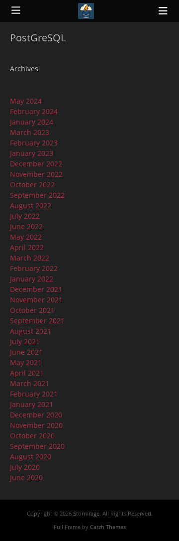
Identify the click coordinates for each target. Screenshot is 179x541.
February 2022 (34, 268)
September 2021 (37, 320)
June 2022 (26, 226)
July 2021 (25, 341)
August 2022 (30, 205)
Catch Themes (108, 527)
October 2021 (32, 310)
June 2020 (26, 477)
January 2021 (31, 404)
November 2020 (36, 425)
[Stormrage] (86, 11)
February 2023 (34, 142)
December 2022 (36, 163)
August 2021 (30, 331)
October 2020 (32, 435)
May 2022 (26, 237)
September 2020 (37, 446)
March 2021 (29, 383)
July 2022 (25, 216)
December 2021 (36, 289)
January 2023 (31, 153)
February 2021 (34, 394)
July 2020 (25, 467)
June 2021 (26, 352)
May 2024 (26, 101)
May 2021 (26, 362)
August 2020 (30, 456)
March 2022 (29, 258)
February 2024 (34, 111)
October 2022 (32, 184)
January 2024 (31, 122)
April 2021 (27, 373)
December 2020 (36, 414)
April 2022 (27, 247)
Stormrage (86, 513)
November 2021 (36, 299)
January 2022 (31, 278)
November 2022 (36, 174)
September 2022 (37, 195)
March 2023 (29, 132)
